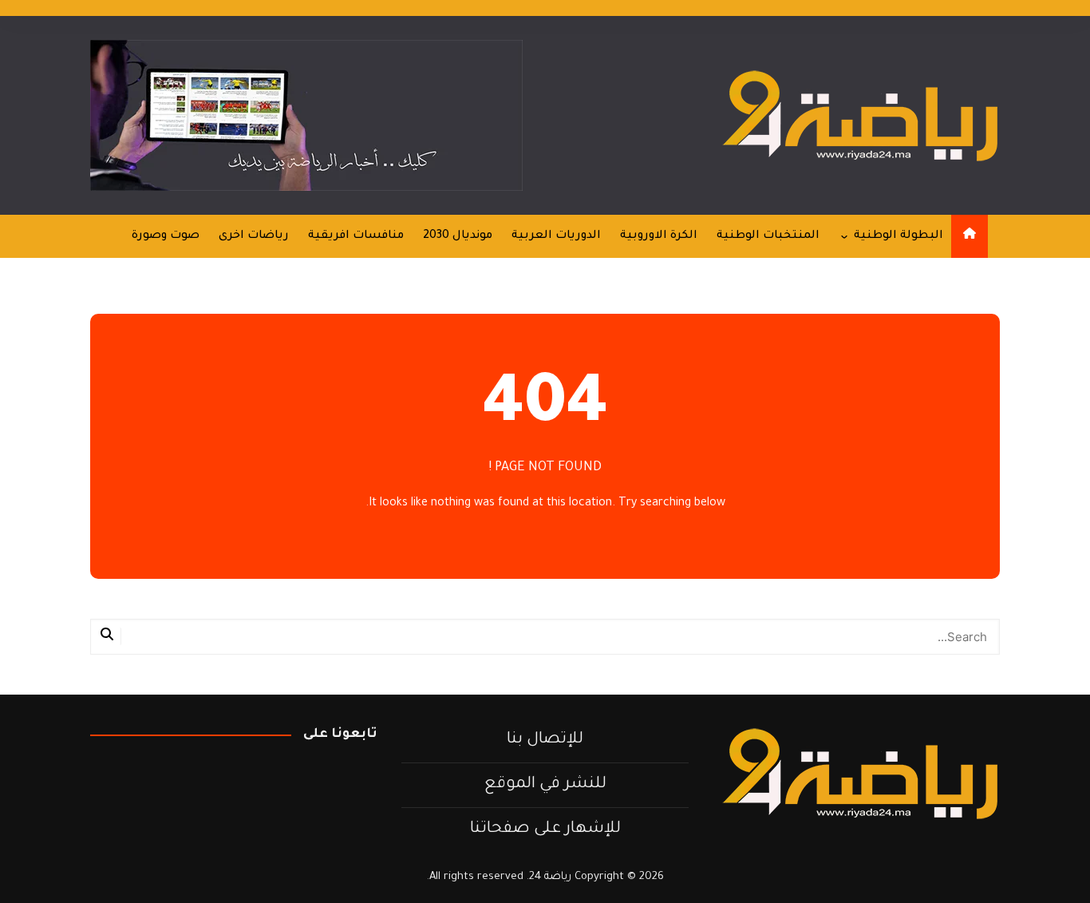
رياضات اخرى (254, 236)
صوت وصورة (165, 236)
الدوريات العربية (556, 236)
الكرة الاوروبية (658, 236)
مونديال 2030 (457, 236)
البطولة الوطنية (898, 236)
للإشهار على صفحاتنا (545, 829)
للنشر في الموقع (545, 785)
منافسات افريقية (356, 236)
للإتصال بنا (545, 740)
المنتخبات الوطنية (768, 236)
